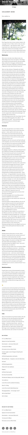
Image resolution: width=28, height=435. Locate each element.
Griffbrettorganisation (7, 364)
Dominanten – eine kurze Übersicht (10, 344)
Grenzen (4, 361)
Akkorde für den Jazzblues (8, 366)
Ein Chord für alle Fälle (7, 374)
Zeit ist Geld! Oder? (6, 393)
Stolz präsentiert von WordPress (8, 431)
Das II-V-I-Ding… (5, 385)
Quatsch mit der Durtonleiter (8, 341)
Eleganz (4, 369)
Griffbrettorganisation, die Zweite (9, 356)
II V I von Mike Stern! (6, 338)
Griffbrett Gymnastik (7, 372)
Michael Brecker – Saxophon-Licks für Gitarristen (13, 358)
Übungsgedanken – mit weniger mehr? (11, 390)
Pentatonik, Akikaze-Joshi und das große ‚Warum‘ (13, 377)
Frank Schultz (9, 2)
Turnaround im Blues (7, 346)
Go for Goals (5, 396)
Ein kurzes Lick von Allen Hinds (9, 349)
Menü (14, 7)
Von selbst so (6, 16)
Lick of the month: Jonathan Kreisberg (10, 382)
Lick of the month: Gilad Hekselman (10, 388)
